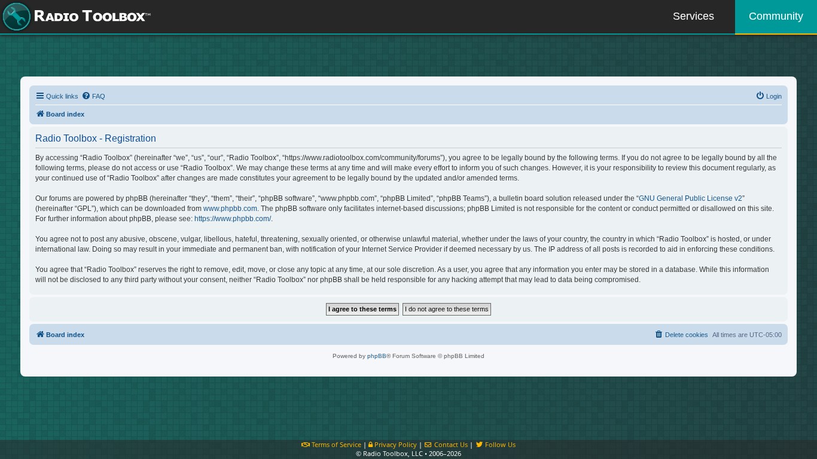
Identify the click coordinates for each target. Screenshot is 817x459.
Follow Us (499, 444)
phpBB (376, 356)
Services (693, 16)
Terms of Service (335, 444)
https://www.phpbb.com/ (232, 219)
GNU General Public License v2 (690, 198)
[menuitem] (93, 96)
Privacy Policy (395, 444)
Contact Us (450, 444)
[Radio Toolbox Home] (75, 16)
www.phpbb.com (230, 208)
